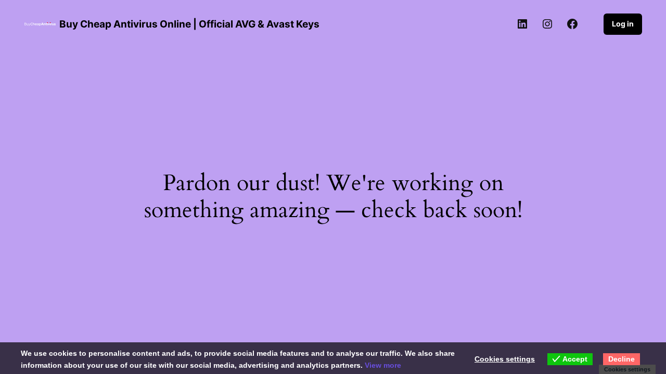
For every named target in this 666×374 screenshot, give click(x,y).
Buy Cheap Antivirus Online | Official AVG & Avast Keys (189, 24)
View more (383, 365)
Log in (623, 23)
